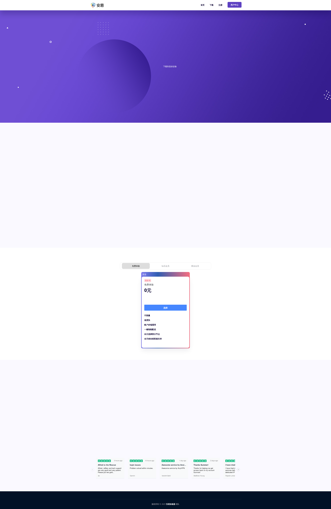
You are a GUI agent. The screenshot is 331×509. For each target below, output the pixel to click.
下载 (211, 5)
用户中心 (234, 4)
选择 (165, 307)
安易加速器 (170, 504)
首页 (203, 5)
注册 (220, 5)
